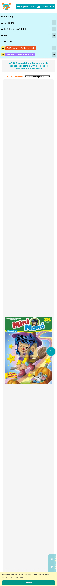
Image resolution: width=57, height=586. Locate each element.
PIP (29, 35)
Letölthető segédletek (29, 29)
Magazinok (30, 22)
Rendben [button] (28, 583)
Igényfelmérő (11, 41)
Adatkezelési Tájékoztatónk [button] (12, 577)
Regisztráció (47, 6)
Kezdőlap (9, 16)
